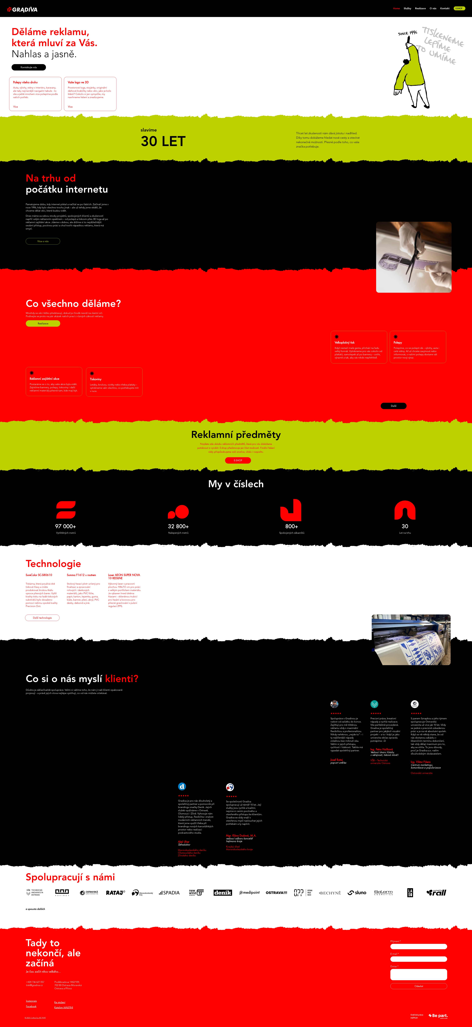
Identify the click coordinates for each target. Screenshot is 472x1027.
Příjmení (395, 941)
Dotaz (394, 966)
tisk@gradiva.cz (34, 985)
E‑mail (394, 953)
